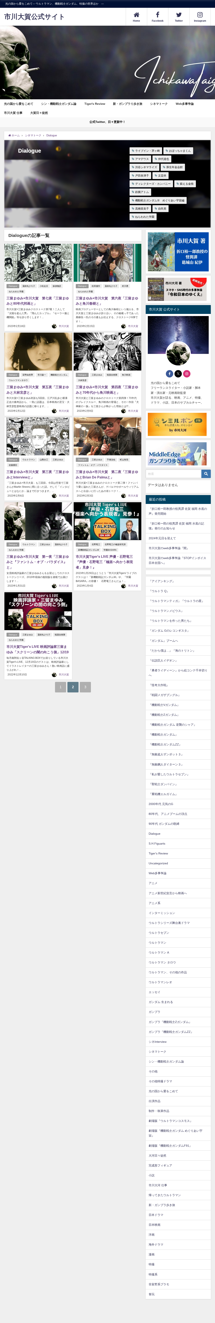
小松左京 (44, 286)
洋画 (152, 1234)
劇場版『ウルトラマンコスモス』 (171, 1120)
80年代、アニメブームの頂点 (168, 813)
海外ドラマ (156, 1244)
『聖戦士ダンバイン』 (163, 784)
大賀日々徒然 (39, 112)
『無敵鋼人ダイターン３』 (166, 764)
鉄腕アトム (142, 192)
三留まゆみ (97, 375)
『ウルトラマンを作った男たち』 (171, 620)
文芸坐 (162, 175)
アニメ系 (154, 903)
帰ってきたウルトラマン (165, 1195)
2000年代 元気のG (161, 803)
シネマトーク (159, 103)
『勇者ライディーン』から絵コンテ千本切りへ (178, 673)
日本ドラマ (156, 1214)
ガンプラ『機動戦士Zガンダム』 (170, 1021)
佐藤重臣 (13, 465)
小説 (152, 1175)
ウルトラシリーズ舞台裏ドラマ (169, 922)
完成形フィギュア (160, 1165)
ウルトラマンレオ (160, 982)
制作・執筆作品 (159, 1110)
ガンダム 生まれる (161, 1001)
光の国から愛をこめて (18, 103)
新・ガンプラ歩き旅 (162, 1204)
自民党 (162, 208)
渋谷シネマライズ (146, 167)
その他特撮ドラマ (160, 1081)
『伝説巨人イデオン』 (163, 660)
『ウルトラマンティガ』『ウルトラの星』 (177, 600)
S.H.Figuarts (157, 843)
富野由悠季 (27, 375)
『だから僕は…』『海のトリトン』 (172, 650)
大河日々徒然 (157, 1155)
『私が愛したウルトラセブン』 (169, 774)
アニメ (153, 883)
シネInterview (157, 1041)
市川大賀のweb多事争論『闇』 (169, 548)
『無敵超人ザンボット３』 (166, 754)
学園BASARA (110, 550)
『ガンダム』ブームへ (163, 640)
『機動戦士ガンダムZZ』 (165, 744)
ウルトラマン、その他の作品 (168, 972)
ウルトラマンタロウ (18, 380)
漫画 (152, 1254)
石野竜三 (96, 544)
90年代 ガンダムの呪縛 (164, 823)
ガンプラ (154, 1011)
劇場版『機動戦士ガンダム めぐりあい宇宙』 (175, 1133)
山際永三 (44, 460)
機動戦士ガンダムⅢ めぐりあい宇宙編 (159, 200)
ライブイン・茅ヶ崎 (147, 150)
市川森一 (42, 375)
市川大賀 (64, 326)
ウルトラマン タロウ (162, 962)
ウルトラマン (28, 460)
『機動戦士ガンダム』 (163, 734)
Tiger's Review (94, 103)
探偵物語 (57, 286)
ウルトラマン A (159, 952)
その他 (153, 1071)
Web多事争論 (185, 103)
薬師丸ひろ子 (28, 286)
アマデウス (142, 159)
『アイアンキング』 (162, 581)
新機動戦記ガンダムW (88, 550)
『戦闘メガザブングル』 (165, 694)
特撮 (152, 1264)
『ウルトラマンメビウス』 (166, 610)
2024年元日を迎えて (162, 538)
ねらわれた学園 (144, 216)
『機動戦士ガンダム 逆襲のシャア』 (173, 724)
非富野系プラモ (159, 1284)
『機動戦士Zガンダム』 (164, 714)
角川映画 (126, 375)
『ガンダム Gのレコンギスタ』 (169, 630)
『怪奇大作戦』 (159, 685)
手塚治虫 (111, 460)
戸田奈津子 (142, 175)
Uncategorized (158, 863)
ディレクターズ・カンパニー (153, 183)
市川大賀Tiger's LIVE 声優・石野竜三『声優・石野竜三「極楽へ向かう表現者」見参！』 (104, 562)
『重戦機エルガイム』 (163, 794)
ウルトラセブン (159, 932)
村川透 (125, 286)
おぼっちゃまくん (180, 150)
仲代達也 (163, 159)
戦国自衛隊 (112, 375)
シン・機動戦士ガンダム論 (58, 103)
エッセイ (154, 992)
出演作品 (154, 1101)
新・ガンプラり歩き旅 (127, 103)
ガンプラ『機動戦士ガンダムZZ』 (171, 1031)
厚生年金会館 (174, 167)
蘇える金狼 (187, 183)
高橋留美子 (142, 208)
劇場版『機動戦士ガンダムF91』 (170, 1145)
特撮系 (153, 1274)
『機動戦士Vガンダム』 (164, 704)
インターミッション (162, 912)
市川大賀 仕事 (13, 112)
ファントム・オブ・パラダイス (93, 465)
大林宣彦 (82, 380)
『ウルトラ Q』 (159, 591)
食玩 (152, 1294)
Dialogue (13, 286)
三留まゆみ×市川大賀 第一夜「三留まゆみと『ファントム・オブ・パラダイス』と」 (38, 562)
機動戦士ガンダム (59, 375)
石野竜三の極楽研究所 (115, 544)
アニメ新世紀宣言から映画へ (168, 893)
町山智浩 (124, 460)
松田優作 (96, 286)
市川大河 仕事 (158, 1185)
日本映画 (154, 1224)
